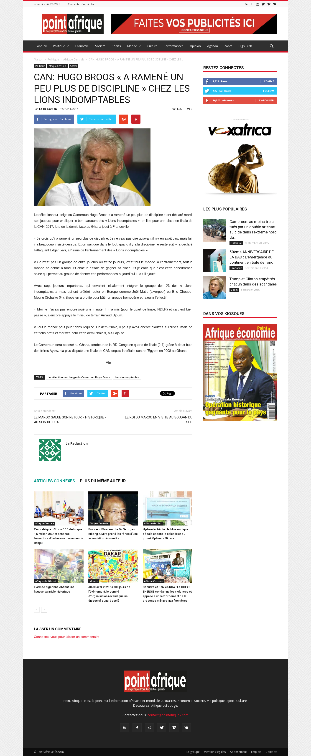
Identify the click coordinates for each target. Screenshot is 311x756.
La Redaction (48, 108)
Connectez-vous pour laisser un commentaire (66, 636)
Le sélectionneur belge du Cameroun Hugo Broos (79, 377)
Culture (152, 46)
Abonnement (238, 752)
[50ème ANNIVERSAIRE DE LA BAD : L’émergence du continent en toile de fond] (214, 260)
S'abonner (266, 100)
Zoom (228, 46)
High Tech (245, 46)
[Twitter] (263, 4)
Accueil (42, 46)
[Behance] (246, 4)
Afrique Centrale (57, 66)
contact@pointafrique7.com (168, 715)
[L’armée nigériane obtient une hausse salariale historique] (59, 566)
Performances (174, 46)
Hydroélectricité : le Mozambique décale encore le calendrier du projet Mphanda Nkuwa (165, 534)
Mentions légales (215, 752)
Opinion (195, 46)
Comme (269, 81)
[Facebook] (251, 4)
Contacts (271, 752)
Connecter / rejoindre (81, 4)
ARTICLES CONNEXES (54, 480)
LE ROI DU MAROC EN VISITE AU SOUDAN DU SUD (158, 419)
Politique (59, 46)
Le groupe (193, 752)
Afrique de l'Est (152, 523)
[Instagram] (257, 4)
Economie (82, 46)
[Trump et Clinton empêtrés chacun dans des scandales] (214, 287)
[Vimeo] (268, 4)
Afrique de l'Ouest (45, 581)
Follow (268, 91)
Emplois (256, 752)
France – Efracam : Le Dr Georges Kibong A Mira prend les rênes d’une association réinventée (113, 534)
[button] (271, 46)
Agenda (212, 46)
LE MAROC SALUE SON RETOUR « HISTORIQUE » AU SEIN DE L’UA (70, 419)
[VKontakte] (274, 4)
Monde (132, 46)
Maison (38, 59)
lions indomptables (127, 377)
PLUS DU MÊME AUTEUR (103, 480)
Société (100, 46)
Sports (116, 46)
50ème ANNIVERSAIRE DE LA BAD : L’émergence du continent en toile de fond (251, 257)
